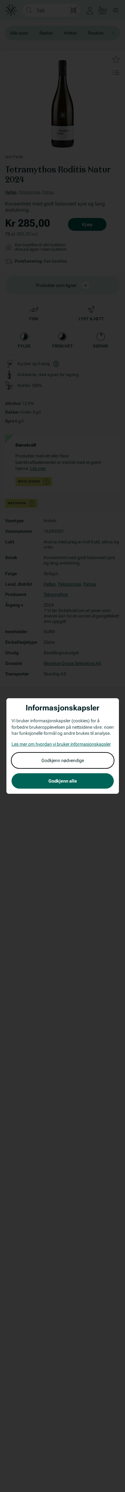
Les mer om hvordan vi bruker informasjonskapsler (61, 744)
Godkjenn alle (62, 781)
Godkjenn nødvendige (62, 760)
